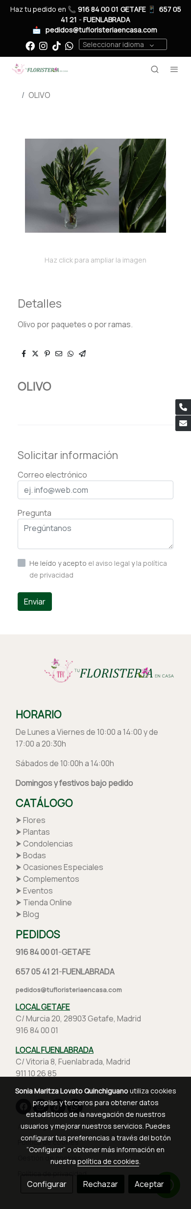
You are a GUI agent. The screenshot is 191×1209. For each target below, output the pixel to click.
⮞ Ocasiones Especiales (59, 867)
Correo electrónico (52, 474)
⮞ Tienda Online (44, 902)
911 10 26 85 (36, 1073)
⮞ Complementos (47, 878)
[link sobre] (95, 677)
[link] (39, 69)
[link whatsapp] (69, 45)
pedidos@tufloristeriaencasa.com (101, 29)
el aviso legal (109, 563)
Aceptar (149, 1184)
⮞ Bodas (31, 855)
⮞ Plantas (33, 831)
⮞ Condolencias (44, 843)
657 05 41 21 (37, 971)
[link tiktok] (56, 45)
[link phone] (183, 407)
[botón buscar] (155, 69)
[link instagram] (43, 45)
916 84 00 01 (98, 9)
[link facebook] (30, 45)
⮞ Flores (31, 820)
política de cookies (108, 1161)
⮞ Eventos (34, 890)
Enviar (35, 601)
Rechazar (100, 1184)
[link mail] (183, 423)
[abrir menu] (174, 69)
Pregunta (34, 513)
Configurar (47, 1184)
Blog (31, 914)
